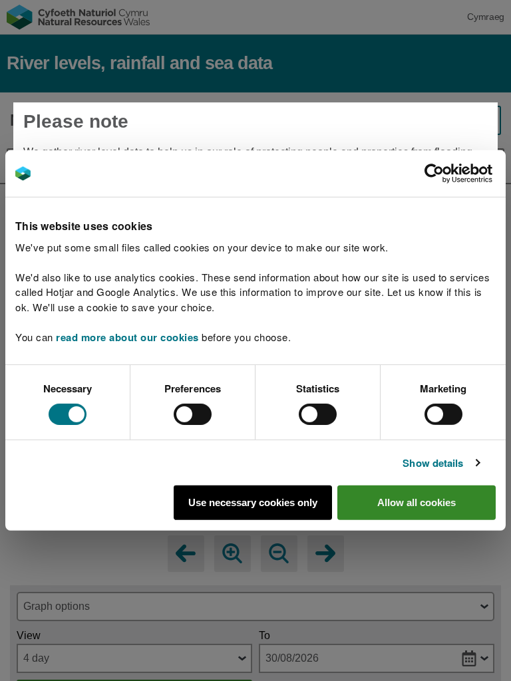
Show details (433, 463)
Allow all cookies (416, 502)
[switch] (193, 414)
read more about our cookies (127, 336)
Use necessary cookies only (252, 502)
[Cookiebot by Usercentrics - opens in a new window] (457, 173)
